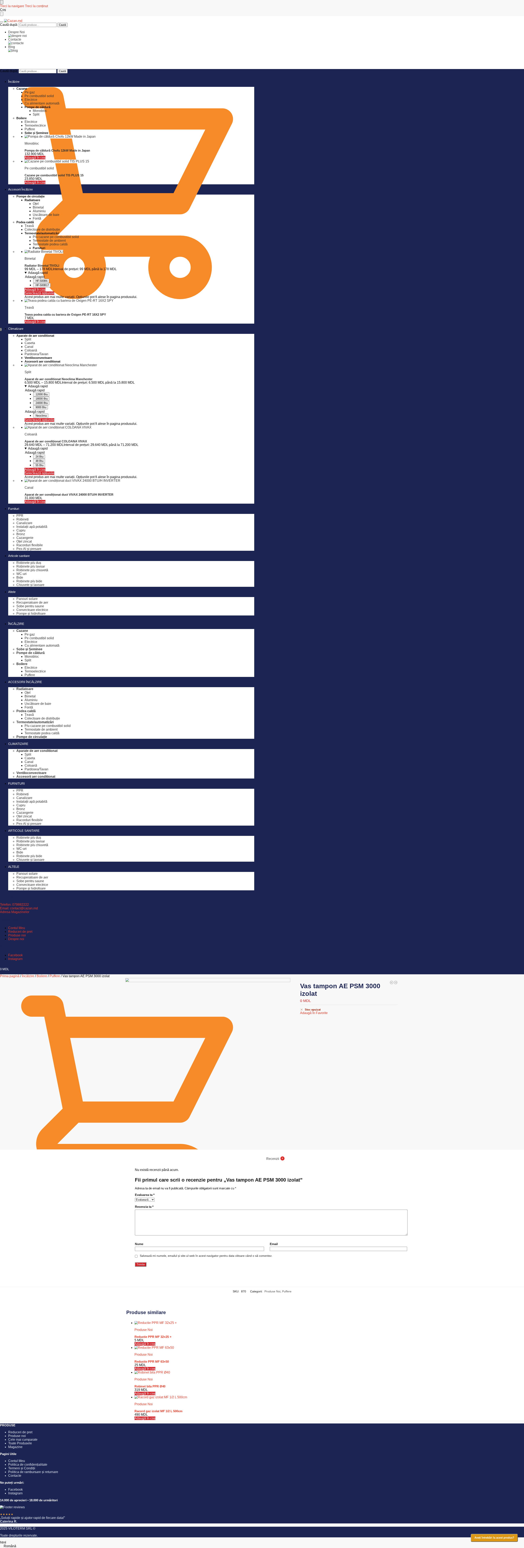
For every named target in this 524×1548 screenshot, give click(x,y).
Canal (29, 487)
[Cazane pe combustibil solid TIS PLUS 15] (139, 161)
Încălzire (28, 976)
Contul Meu (16, 928)
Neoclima (41, 415)
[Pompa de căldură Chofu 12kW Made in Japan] (139, 136)
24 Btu (39, 456)
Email (274, 1244)
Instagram (15, 959)
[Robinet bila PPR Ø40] (266, 1372)
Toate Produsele (20, 1443)
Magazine (15, 1447)
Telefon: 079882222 (14, 904)
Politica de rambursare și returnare (33, 1472)
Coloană (31, 434)
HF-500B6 (41, 280)
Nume (139, 1244)
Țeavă (29, 307)
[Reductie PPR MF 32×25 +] (266, 1323)
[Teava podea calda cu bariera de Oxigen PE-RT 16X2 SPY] (139, 301)
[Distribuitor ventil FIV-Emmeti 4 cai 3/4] (392, 982)
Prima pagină (9, 976)
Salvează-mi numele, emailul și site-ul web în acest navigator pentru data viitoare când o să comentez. (206, 1255)
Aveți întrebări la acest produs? (494, 1537)
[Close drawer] (1, 14)
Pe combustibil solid (39, 168)
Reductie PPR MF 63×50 (151, 1361)
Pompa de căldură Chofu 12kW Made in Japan (57, 150)
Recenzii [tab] (274, 1158)
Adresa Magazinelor (14, 912)
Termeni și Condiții (21, 1468)
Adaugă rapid (38, 272)
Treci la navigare (12, 6)
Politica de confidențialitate (27, 1464)
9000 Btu (41, 407)
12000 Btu (42, 394)
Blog (11, 47)
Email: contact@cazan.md (19, 908)
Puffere (55, 976)
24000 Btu (42, 403)
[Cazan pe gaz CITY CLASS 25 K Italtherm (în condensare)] (396, 982)
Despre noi (16, 939)
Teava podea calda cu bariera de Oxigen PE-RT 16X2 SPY (65, 314)
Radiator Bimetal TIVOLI (42, 265)
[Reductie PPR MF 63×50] (266, 1348)
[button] (262, 1546)
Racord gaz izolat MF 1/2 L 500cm (158, 1411)
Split (28, 372)
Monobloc (32, 143)
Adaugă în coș (35, 289)
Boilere (42, 976)
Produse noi (17, 935)
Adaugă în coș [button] (35, 157)
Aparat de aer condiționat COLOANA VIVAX (56, 441)
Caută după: (9, 24)
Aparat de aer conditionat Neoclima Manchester (59, 379)
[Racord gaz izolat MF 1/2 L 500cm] (266, 1397)
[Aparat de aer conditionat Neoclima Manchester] (139, 365)
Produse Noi (272, 1291)
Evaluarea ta (145, 1195)
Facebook (15, 955)
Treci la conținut (36, 6)
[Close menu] (1, 2)
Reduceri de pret (20, 931)
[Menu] (1, 22)
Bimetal (30, 258)
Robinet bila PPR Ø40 (149, 1386)
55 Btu (39, 465)
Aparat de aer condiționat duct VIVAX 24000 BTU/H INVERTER (69, 494)
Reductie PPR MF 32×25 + (153, 1336)
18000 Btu (42, 398)
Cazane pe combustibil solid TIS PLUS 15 (54, 175)
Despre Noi (16, 32)
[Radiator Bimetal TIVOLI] (139, 252)
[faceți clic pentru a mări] (207, 1060)
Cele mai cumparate (22, 1439)
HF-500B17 (42, 285)
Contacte (14, 39)
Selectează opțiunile (39, 293)
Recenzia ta (144, 1206)
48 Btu (39, 460)
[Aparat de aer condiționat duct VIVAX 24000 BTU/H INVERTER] (139, 481)
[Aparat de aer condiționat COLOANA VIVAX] (139, 427)
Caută (62, 24)
